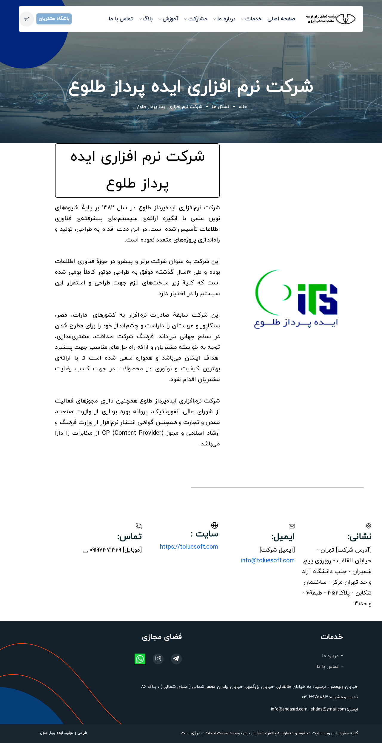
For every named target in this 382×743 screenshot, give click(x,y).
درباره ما (226, 19)
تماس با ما (121, 19)
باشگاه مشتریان (54, 19)
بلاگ (148, 19)
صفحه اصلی (281, 19)
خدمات (253, 19)
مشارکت (197, 19)
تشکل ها (220, 106)
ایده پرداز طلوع (51, 732)
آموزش (170, 19)
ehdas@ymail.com (327, 709)
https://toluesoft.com (189, 547)
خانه (242, 106)
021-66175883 (315, 697)
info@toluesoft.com (268, 561)
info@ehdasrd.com (289, 709)
